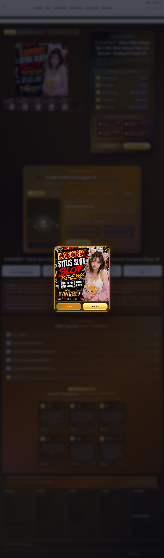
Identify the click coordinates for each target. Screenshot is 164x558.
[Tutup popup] (106, 250)
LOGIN (69, 307)
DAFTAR (95, 307)
